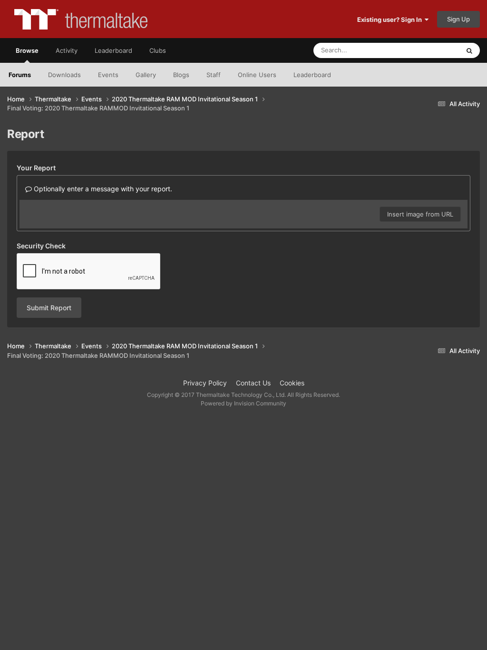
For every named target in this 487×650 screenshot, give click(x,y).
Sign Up (458, 19)
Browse (27, 50)
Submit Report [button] (49, 308)
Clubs (157, 50)
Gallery (146, 75)
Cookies (292, 383)
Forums (20, 75)
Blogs (181, 75)
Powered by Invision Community (243, 403)
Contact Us (253, 383)
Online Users (257, 75)
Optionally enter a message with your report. (102, 189)
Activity (67, 50)
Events (108, 75)
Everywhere (430, 50)
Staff (213, 75)
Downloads (64, 75)
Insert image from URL (420, 214)
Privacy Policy (205, 383)
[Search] (469, 50)
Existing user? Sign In (391, 19)
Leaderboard (312, 75)
